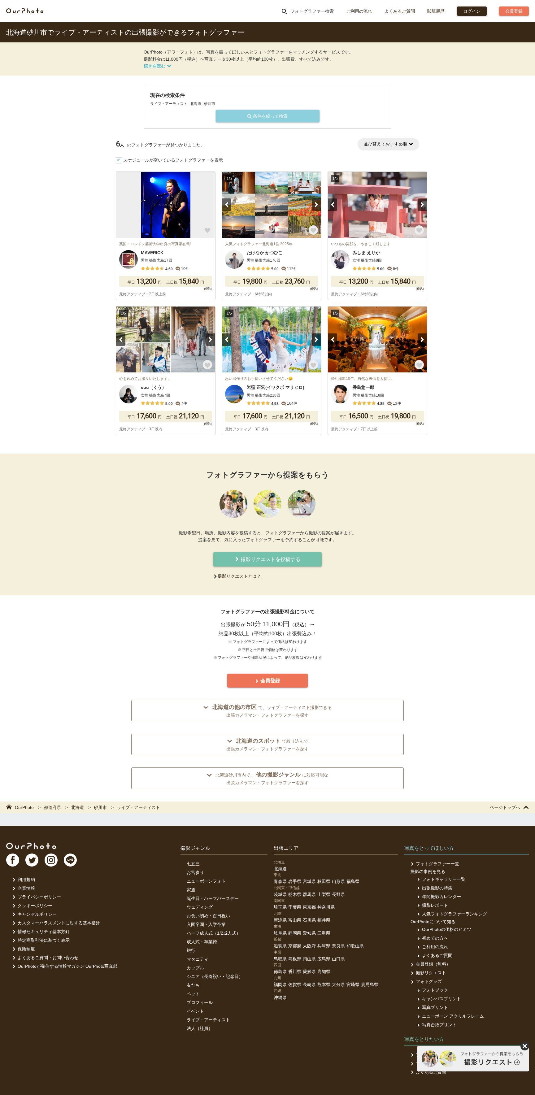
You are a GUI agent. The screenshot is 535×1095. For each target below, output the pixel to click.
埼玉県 (280, 907)
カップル (195, 967)
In (51, 860)
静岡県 (294, 933)
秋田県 (323, 881)
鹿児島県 (369, 984)
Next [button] (316, 204)
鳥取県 (280, 958)
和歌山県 (355, 945)
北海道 (280, 868)
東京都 (309, 907)
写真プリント (435, 1007)
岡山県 (309, 958)
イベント (195, 1011)
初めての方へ (435, 938)
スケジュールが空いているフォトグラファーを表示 (173, 160)
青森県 (280, 881)
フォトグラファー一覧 (437, 863)
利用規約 (26, 879)
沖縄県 (280, 997)
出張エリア (286, 848)
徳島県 (280, 971)
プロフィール (200, 1002)
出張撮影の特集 (437, 887)
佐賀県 (294, 984)
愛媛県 (309, 971)
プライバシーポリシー (39, 896)
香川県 (294, 971)
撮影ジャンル (195, 848)
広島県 (323, 958)
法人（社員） (200, 1028)
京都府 (294, 945)
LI (70, 860)
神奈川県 (326, 907)
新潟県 (280, 920)
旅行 (191, 950)
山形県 (338, 881)
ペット (193, 993)
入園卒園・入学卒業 (206, 924)
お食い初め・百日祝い (208, 915)
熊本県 (323, 984)
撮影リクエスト (431, 972)
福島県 (352, 881)
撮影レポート (435, 905)
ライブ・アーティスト (208, 1019)
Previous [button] (226, 204)
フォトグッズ (429, 981)
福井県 (323, 920)
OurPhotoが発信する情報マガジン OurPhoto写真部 (67, 966)
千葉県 (294, 907)
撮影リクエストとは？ (239, 576)
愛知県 (309, 933)
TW (31, 860)
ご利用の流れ (359, 11)
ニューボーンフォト (206, 881)
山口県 (338, 958)
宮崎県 (352, 984)
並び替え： (385, 143)
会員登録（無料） (433, 964)
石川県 (309, 920)
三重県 (323, 933)
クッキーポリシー (35, 905)
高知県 (323, 971)
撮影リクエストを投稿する (270, 559)
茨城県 (280, 894)
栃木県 (294, 894)
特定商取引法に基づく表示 (44, 940)
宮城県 (309, 881)
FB (12, 860)
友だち (193, 985)
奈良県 (338, 945)
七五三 (193, 863)
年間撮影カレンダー (441, 896)
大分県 (338, 984)
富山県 (294, 920)
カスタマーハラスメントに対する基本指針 (59, 922)
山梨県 (323, 894)
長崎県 (309, 984)
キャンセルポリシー (37, 914)
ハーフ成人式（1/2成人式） (214, 933)
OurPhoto (31, 845)
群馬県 (309, 894)
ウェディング (200, 907)
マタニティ (197, 959)
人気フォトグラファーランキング (454, 913)
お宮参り (195, 872)
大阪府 (309, 945)
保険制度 (26, 948)
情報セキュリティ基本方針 (44, 931)
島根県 (294, 958)
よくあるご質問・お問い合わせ (48, 957)
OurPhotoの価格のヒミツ (446, 929)
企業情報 (26, 888)
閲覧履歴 (436, 11)
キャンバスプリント (441, 998)
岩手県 (294, 881)
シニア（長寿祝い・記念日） (215, 976)
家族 (191, 889)
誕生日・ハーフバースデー (213, 898)
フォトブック (435, 990)
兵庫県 (323, 945)
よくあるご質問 (400, 11)
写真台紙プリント (439, 1024)
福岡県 (280, 984)
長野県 (338, 894)
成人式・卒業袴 (202, 941)
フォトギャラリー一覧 (443, 879)
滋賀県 (280, 945)
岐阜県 (280, 933)
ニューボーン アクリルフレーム (453, 1016)
